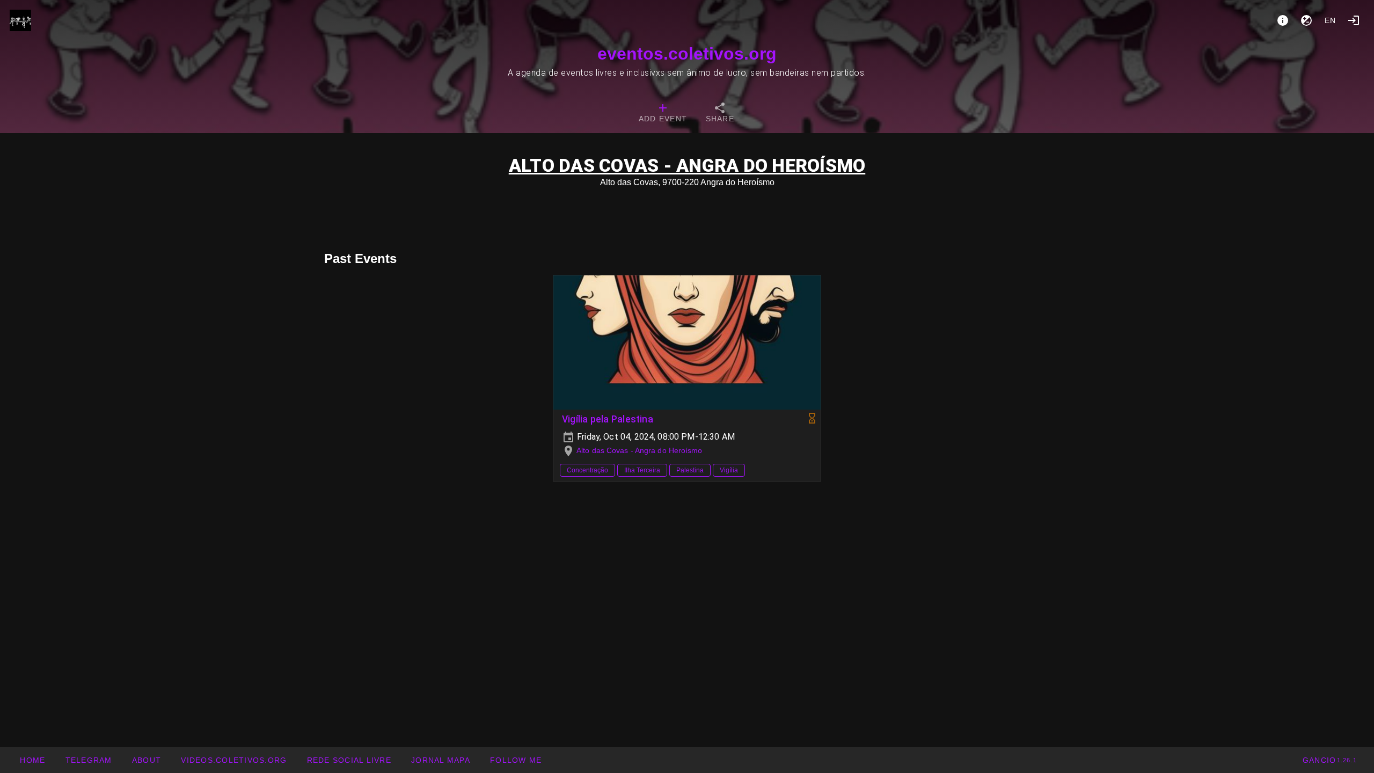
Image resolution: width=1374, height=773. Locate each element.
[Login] (1353, 20)
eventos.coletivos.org (687, 53)
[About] (1283, 20)
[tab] (663, 113)
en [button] (1330, 20)
